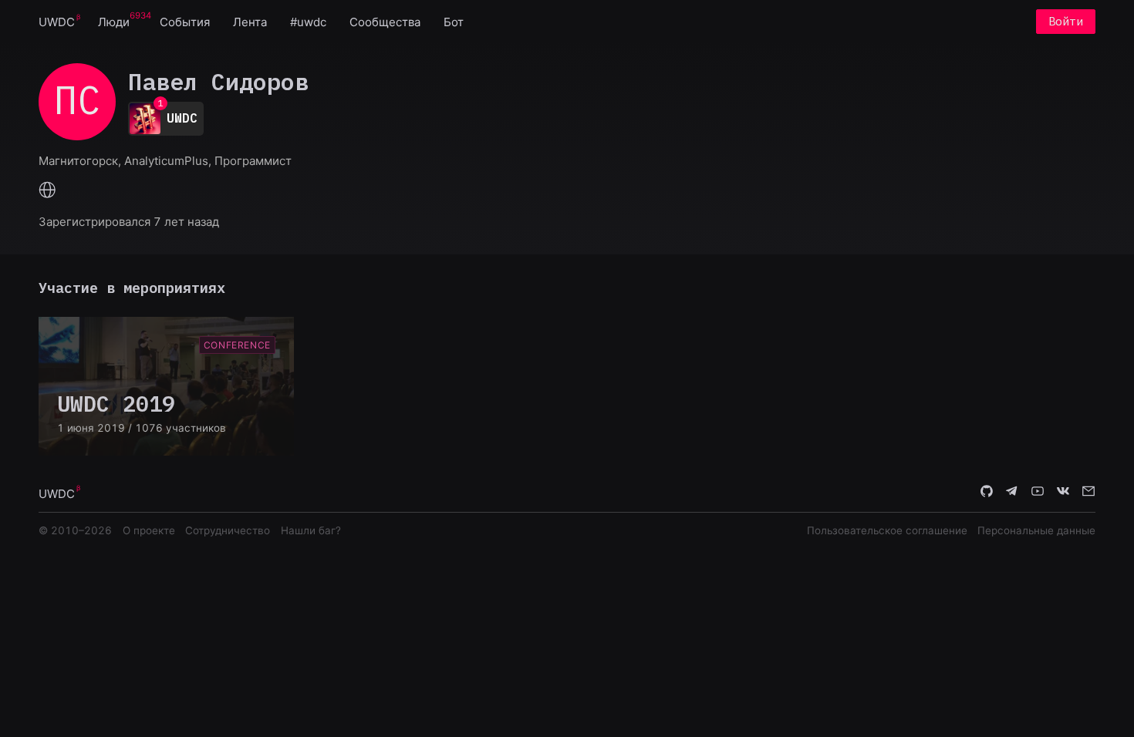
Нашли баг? (311, 530)
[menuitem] (57, 21)
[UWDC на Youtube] (1038, 492)
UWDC (57, 22)
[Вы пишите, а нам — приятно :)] (1088, 492)
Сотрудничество (227, 530)
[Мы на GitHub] (987, 492)
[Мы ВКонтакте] (1063, 492)
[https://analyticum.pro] (47, 191)
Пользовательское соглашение (887, 530)
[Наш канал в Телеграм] (1012, 492)
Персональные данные (1036, 530)
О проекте (149, 530)
